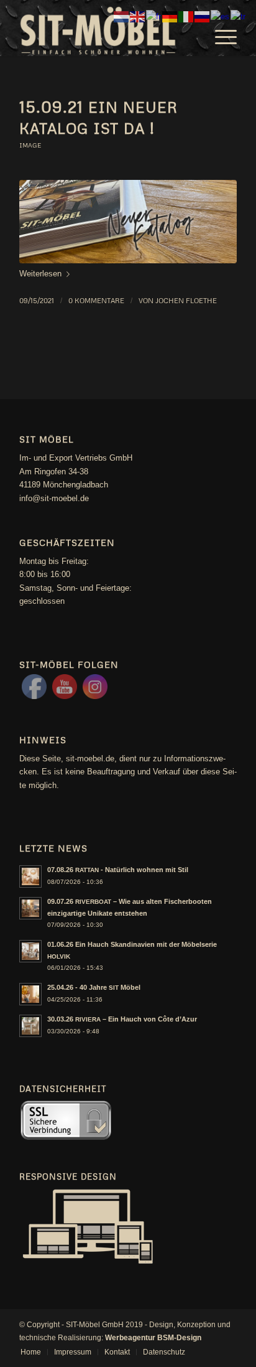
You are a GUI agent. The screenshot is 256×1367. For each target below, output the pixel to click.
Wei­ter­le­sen (40, 273)
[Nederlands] (122, 16)
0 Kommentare (96, 300)
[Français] (154, 16)
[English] (138, 16)
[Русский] (202, 16)
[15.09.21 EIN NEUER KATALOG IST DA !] (128, 221)
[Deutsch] (170, 16)
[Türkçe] (239, 16)
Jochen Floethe (186, 300)
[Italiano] (186, 16)
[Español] (221, 16)
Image (30, 145)
